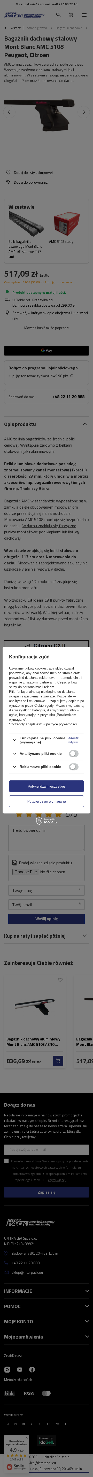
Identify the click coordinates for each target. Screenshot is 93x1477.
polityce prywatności (61, 724)
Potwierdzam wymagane (46, 801)
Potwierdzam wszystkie (46, 786)
